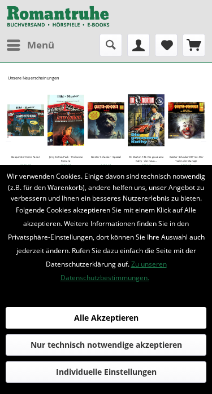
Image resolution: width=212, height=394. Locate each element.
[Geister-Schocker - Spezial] (106, 120)
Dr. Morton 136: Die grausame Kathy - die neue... (146, 159)
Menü (40, 44)
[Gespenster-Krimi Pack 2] (25, 120)
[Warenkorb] (194, 45)
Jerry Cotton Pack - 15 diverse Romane (66, 159)
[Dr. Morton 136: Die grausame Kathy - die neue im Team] (146, 120)
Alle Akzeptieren (106, 317)
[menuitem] (30, 45)
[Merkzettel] (166, 45)
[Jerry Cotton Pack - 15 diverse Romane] (65, 120)
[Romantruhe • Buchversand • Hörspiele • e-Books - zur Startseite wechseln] (58, 17)
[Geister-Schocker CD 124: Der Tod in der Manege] (186, 120)
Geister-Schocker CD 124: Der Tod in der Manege (187, 159)
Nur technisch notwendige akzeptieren (106, 344)
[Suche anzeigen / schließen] (110, 45)
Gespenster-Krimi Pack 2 (25, 157)
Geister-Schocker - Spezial (106, 157)
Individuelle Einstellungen (106, 371)
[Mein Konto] (138, 45)
